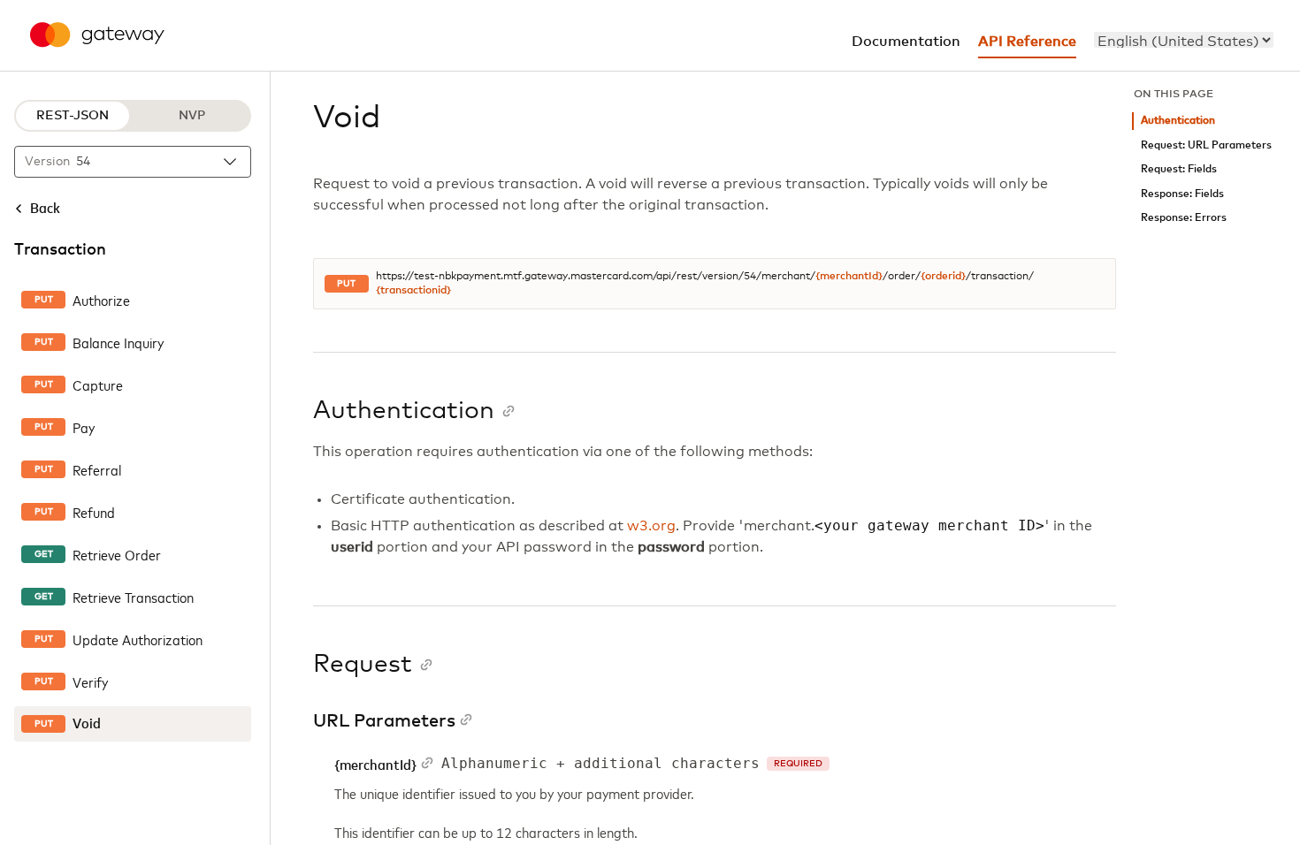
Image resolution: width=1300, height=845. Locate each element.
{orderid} (943, 276)
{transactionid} (413, 290)
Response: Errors (1184, 218)
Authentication (1178, 120)
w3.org (651, 526)
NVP (192, 116)
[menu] (1183, 40)
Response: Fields (1182, 194)
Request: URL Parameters (1206, 145)
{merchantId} (849, 276)
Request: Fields (1179, 169)
